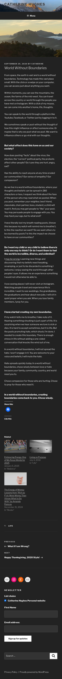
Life (10, 526)
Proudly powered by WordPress (34, 672)
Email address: (12, 622)
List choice (10, 596)
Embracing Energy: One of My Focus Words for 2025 (15, 460)
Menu (32, 15)
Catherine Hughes (24, 4)
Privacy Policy (10, 672)
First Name (10, 607)
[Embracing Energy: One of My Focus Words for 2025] (15, 446)
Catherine (37, 64)
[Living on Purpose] (41, 446)
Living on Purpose (38, 457)
